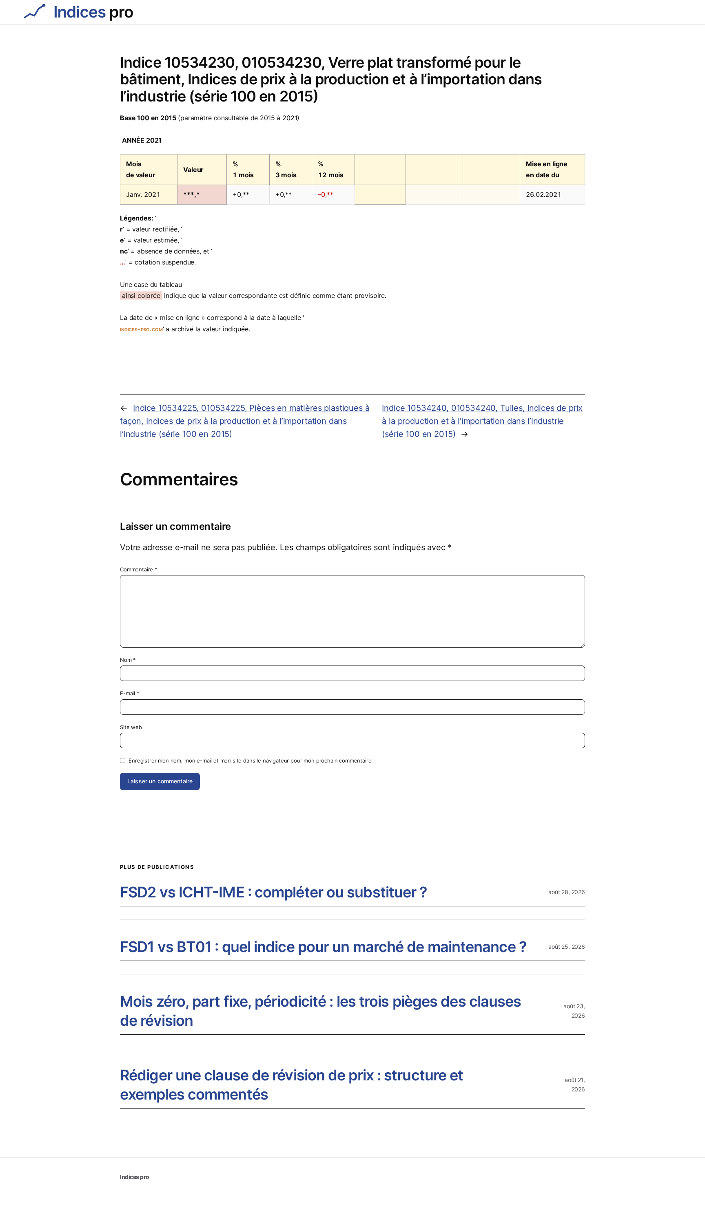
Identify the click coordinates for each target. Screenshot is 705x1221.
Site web (131, 727)
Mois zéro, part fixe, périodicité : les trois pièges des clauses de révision (320, 1010)
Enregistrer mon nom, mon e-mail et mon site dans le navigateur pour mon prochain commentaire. (251, 760)
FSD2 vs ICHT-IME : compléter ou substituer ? (273, 892)
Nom (128, 660)
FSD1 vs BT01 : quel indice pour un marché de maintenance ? (323, 947)
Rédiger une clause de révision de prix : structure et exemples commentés (291, 1084)
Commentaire (138, 569)
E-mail (130, 693)
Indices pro (134, 1176)
